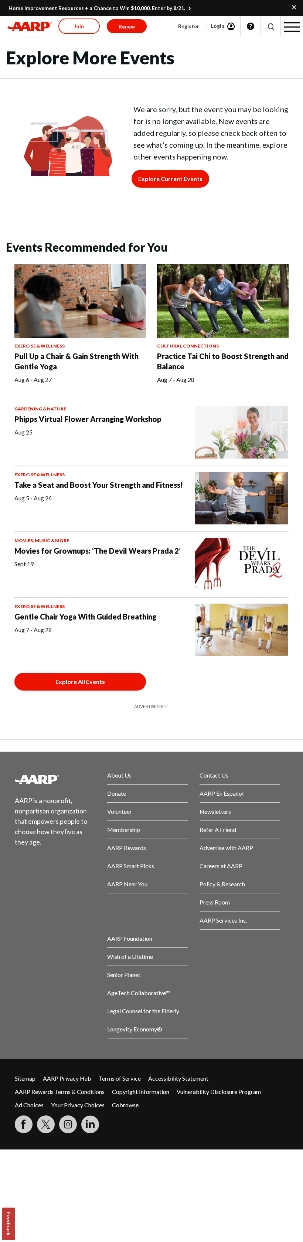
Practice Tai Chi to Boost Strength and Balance (223, 361)
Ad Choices (29, 1104)
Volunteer (119, 811)
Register (188, 26)
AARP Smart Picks (130, 865)
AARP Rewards (126, 847)
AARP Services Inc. (223, 920)
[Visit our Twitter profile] (46, 1124)
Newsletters (215, 811)
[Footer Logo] (55, 779)
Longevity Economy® (134, 1029)
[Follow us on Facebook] (24, 1124)
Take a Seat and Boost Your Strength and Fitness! (98, 484)
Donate (116, 793)
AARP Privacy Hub (67, 1078)
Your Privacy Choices (78, 1104)
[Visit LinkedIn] (90, 1124)
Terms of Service (120, 1078)
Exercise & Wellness (39, 346)
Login (217, 26)
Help (250, 26)
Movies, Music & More (41, 540)
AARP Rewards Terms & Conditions (60, 1091)
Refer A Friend (218, 829)
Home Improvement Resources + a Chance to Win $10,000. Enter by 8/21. (96, 8)
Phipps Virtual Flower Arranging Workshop (87, 418)
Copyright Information (140, 1091)
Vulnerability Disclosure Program (219, 1091)
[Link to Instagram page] (68, 1124)
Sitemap (25, 1078)
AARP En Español (222, 793)
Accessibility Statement (178, 1078)
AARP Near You (127, 883)
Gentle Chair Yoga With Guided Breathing (85, 616)
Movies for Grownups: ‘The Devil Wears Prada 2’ (97, 550)
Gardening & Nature (40, 409)
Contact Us (214, 775)
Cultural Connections (188, 346)
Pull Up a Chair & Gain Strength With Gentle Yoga (76, 361)
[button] (270, 26)
